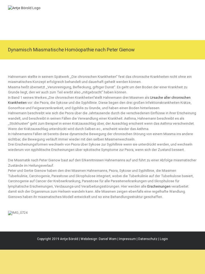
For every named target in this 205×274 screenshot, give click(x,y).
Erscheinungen (159, 186)
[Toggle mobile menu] (195, 8)
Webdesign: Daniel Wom (99, 239)
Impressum (127, 239)
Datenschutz (147, 239)
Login (164, 239)
